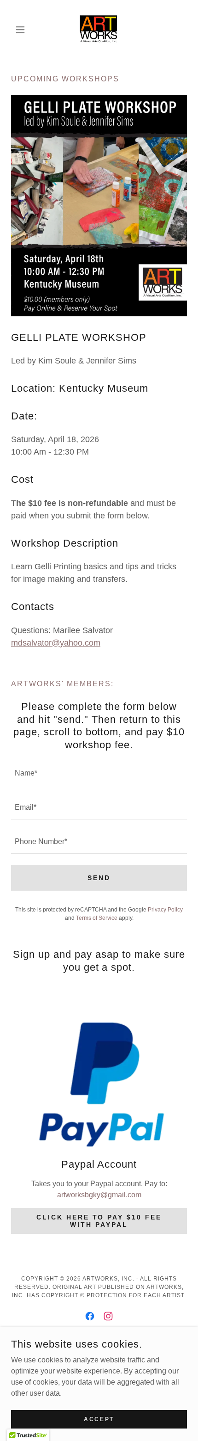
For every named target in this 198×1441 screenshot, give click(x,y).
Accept (99, 1419)
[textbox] (99, 773)
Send (99, 877)
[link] (99, 29)
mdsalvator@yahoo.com (55, 642)
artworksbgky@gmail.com (99, 1195)
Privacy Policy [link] (165, 909)
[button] (24, 29)
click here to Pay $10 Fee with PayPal (99, 1220)
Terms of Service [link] (96, 918)
